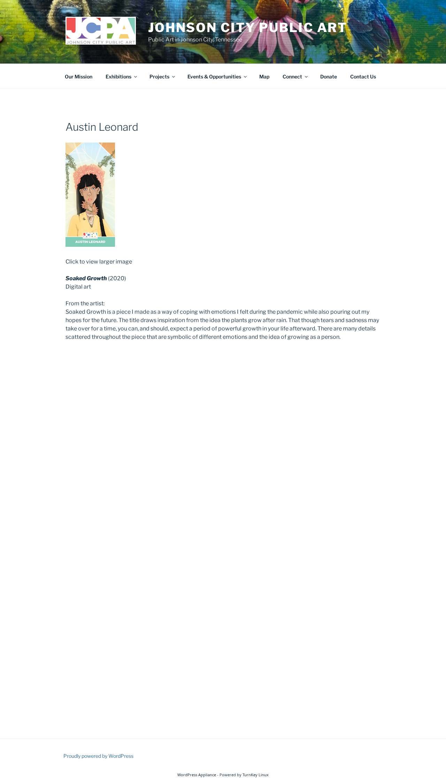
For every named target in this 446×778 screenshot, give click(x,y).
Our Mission (78, 76)
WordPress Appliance (196, 774)
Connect (292, 76)
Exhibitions (118, 76)
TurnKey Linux (256, 774)
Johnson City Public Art (247, 27)
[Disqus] (223, 437)
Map (264, 76)
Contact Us (363, 76)
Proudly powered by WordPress (98, 756)
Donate (328, 76)
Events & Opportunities (214, 76)
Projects (159, 76)
